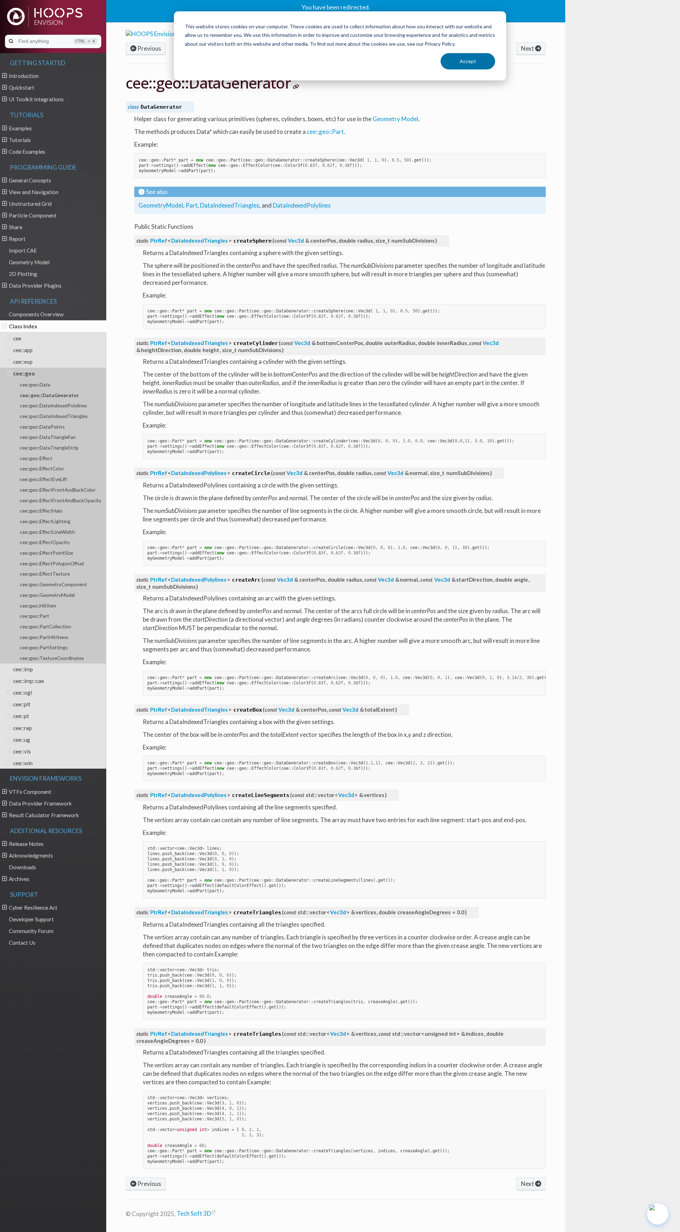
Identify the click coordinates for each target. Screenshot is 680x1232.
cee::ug (21, 739)
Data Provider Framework (40, 803)
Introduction (24, 76)
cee (17, 338)
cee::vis (22, 751)
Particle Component (33, 215)
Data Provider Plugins (35, 285)
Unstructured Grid (30, 203)
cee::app (23, 350)
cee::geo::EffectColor (42, 468)
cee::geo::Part (34, 616)
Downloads (22, 867)
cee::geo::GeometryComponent (53, 584)
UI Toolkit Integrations (36, 99)
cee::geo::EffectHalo (41, 511)
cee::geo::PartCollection (45, 626)
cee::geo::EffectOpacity (45, 542)
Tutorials (20, 140)
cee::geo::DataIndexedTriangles (54, 416)
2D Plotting (23, 274)
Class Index (23, 326)
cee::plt (21, 704)
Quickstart (21, 87)
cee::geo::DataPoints (42, 427)
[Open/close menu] (4, 75)
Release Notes (26, 844)
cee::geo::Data (35, 385)
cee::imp (23, 669)
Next (528, 48)
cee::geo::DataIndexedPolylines (53, 405)
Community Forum (31, 931)
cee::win (23, 763)
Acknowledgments (31, 855)
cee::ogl (22, 692)
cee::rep (22, 728)
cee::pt (21, 716)
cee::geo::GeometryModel (47, 595)
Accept (468, 61)
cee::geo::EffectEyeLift (43, 479)
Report (17, 239)
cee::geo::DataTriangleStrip (49, 448)
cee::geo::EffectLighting (45, 521)
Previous (148, 48)
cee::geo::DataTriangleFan (48, 437)
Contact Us (22, 942)
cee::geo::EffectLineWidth (47, 532)
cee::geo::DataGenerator (49, 395)
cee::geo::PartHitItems (44, 637)
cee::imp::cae (28, 681)
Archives (19, 879)
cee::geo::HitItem (38, 606)
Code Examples (27, 151)
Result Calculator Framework (44, 815)
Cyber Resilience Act (33, 907)
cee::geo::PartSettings (44, 647)
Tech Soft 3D (194, 1213)
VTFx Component (30, 792)
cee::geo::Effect (36, 458)
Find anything (56, 41)
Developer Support (31, 919)
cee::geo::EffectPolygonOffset (52, 563)
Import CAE (23, 250)
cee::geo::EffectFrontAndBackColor (58, 490)
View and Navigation (33, 192)
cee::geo (24, 373)
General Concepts (30, 180)
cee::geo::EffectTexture (45, 574)
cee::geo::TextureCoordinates (52, 658)
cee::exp (23, 361)
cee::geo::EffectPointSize (46, 553)
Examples (20, 128)
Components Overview (36, 314)
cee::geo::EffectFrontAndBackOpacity (60, 500)
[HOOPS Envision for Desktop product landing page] (167, 32)
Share (15, 227)
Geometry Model (29, 262)
